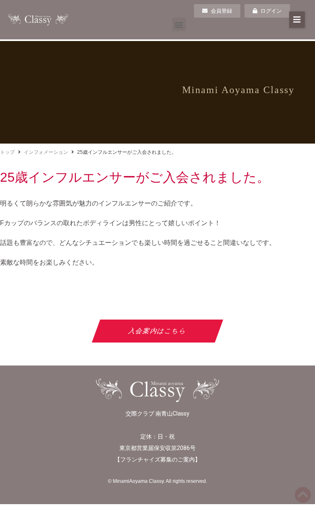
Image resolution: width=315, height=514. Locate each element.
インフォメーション (46, 152)
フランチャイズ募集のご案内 (157, 459)
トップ (7, 152)
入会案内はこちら (158, 330)
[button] (179, 24)
